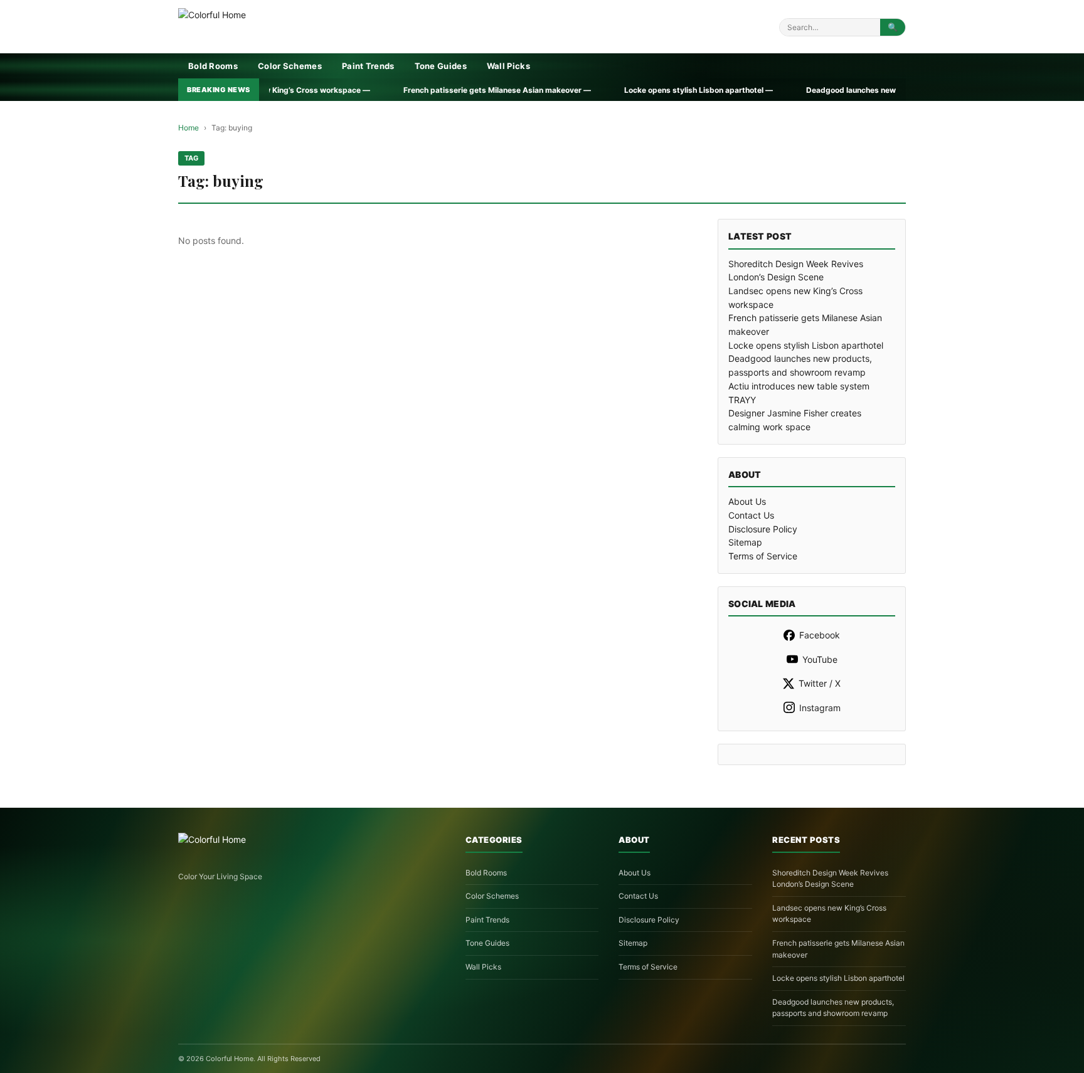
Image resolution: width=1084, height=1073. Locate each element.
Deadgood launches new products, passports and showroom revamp (833, 1007)
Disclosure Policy (762, 529)
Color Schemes (290, 66)
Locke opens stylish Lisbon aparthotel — (613, 90)
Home (188, 127)
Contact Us (751, 515)
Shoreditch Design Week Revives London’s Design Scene (830, 878)
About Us (747, 501)
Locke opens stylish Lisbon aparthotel (805, 345)
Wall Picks (508, 66)
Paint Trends (368, 66)
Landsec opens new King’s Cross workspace (829, 913)
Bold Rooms (213, 66)
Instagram (820, 707)
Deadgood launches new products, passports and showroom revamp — (853, 90)
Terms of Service (762, 556)
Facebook (819, 635)
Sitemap (745, 542)
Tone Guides (441, 66)
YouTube (819, 659)
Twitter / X (820, 683)
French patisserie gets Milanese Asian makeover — (412, 90)
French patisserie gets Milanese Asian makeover (838, 948)
